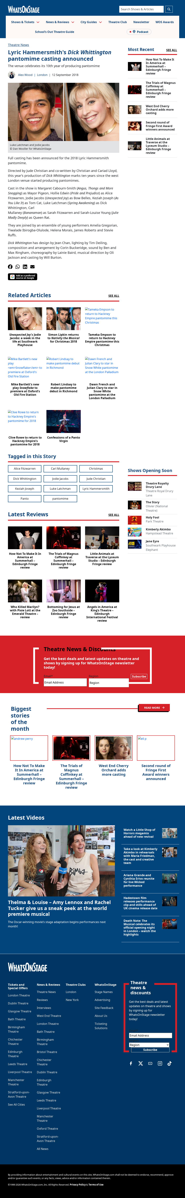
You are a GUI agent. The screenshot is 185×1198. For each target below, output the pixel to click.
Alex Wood (25, 75)
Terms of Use (96, 1184)
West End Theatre (49, 1016)
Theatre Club (117, 22)
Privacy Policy (78, 1184)
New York (72, 1000)
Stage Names (104, 992)
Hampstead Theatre (159, 533)
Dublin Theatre (18, 1003)
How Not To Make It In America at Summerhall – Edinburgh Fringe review (29, 774)
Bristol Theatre (47, 1052)
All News (42, 1149)
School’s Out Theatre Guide (54, 32)
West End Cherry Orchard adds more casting (113, 770)
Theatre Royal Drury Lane (159, 493)
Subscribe (139, 676)
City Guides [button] (89, 22)
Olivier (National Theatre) (157, 508)
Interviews (44, 1008)
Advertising (102, 1000)
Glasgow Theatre (19, 1011)
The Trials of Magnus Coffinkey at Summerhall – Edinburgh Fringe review (71, 776)
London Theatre (19, 995)
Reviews (42, 1000)
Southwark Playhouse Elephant (161, 547)
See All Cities (16, 1105)
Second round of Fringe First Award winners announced (156, 772)
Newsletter (141, 22)
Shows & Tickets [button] (23, 22)
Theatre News (18, 45)
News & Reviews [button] (58, 22)
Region (93, 676)
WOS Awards (165, 22)
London (42, 75)
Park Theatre (155, 521)
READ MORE (152, 707)
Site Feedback (104, 1008)
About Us (101, 1016)
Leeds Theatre (17, 1064)
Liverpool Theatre (20, 1072)
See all (113, 296)
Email (48, 676)
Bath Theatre (17, 1019)
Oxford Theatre (47, 1129)
